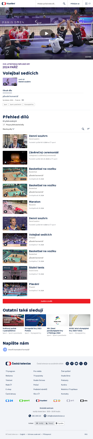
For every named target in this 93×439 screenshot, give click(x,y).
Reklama (9, 376)
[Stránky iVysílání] (41, 401)
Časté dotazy (11, 394)
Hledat (64, 3)
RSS (86, 434)
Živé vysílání (65, 371)
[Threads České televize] (85, 363)
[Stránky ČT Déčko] (57, 401)
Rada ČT (9, 385)
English (22, 434)
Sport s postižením (15, 104)
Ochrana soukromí (34, 434)
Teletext (9, 380)
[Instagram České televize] (67, 363)
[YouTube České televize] (76, 363)
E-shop (8, 389)
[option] (40, 423)
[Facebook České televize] (72, 363)
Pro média (37, 371)
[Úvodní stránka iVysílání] (10, 3)
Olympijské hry (29, 104)
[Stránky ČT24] (9, 401)
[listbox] (50, 423)
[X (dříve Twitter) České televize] (81, 363)
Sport (5, 104)
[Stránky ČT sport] (24, 401)
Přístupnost (47, 434)
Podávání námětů (40, 389)
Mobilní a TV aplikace (69, 389)
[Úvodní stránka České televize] (18, 363)
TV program (10, 371)
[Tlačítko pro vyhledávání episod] (83, 129)
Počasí (36, 385)
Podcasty (64, 380)
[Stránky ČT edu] (83, 401)
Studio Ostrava (39, 380)
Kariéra (64, 385)
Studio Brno (65, 376)
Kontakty (65, 394)
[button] (46, 33)
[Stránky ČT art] (70, 401)
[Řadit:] (88, 129)
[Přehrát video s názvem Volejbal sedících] (46, 33)
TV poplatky (38, 376)
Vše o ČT (36, 394)
